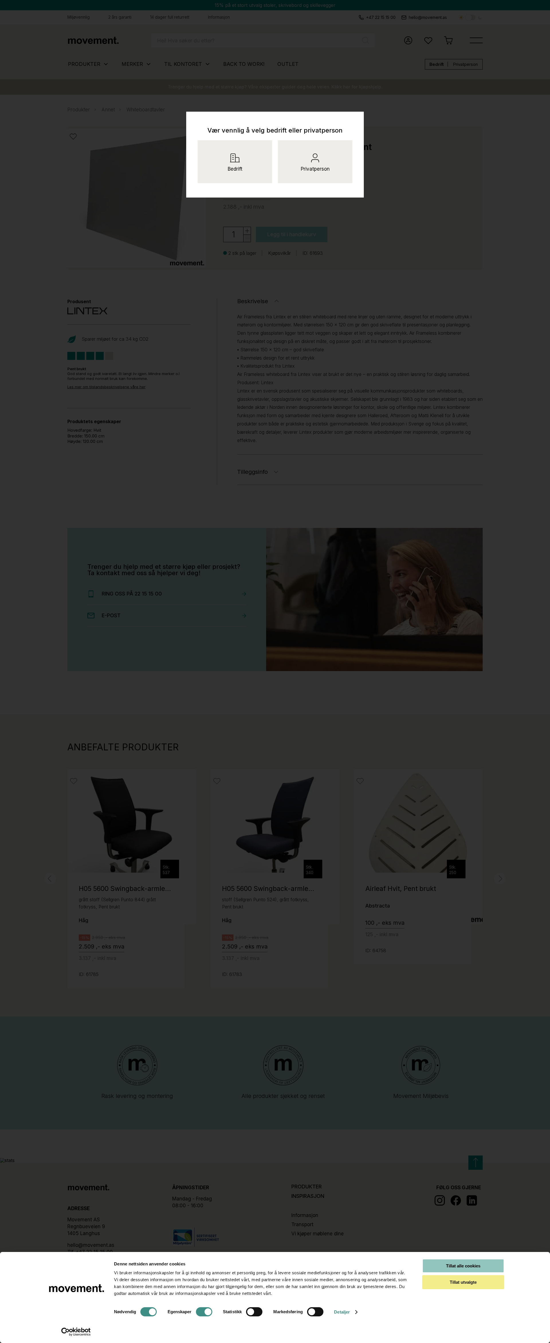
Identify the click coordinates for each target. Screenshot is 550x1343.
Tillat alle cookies (463, 1265)
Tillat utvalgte (463, 1282)
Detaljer (342, 1312)
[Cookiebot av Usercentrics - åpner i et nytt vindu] (76, 1332)
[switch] (204, 1311)
